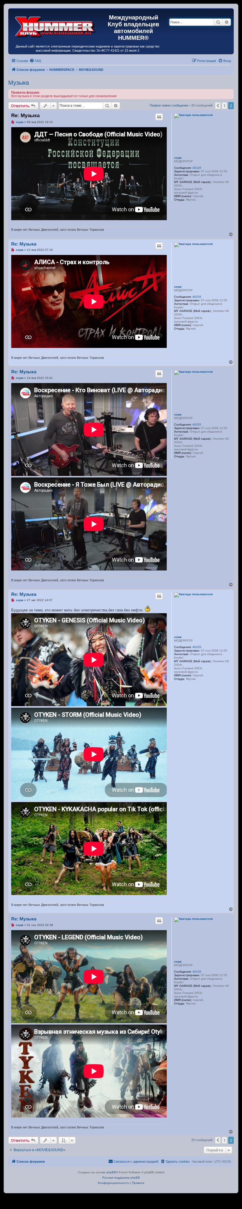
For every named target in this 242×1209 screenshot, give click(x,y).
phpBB (111, 1172)
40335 (196, 167)
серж (178, 157)
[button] (218, 105)
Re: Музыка (25, 115)
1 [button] (224, 105)
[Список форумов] (56, 26)
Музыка (18, 82)
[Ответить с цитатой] (159, 116)
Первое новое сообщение (169, 105)
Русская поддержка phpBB (121, 1177)
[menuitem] (35, 60)
